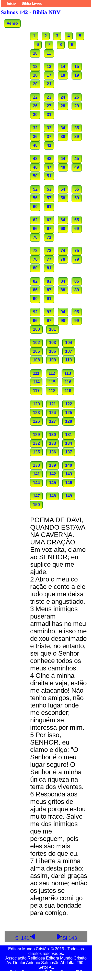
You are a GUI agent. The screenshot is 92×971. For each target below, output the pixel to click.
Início (11, 3)
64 (63, 220)
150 (36, 504)
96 (35, 320)
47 (49, 167)
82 (35, 281)
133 (52, 443)
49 (76, 167)
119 (68, 391)
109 (52, 360)
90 (35, 298)
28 (63, 106)
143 (68, 474)
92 (35, 312)
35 (76, 128)
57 (49, 198)
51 (49, 176)
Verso (12, 23)
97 (49, 320)
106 (52, 351)
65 (76, 220)
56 (35, 198)
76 (35, 259)
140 (68, 465)
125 (68, 412)
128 (68, 421)
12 (35, 66)
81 (49, 268)
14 (63, 66)
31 (49, 114)
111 (36, 373)
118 (52, 391)
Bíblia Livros (32, 3)
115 (52, 382)
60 (35, 206)
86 (35, 290)
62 (35, 220)
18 (63, 75)
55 (76, 189)
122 (68, 404)
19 (76, 75)
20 (35, 84)
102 (36, 342)
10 (35, 53)
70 (35, 237)
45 (76, 158)
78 (63, 259)
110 (68, 360)
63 (49, 220)
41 (49, 145)
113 (67, 373)
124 (52, 412)
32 (35, 128)
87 (49, 290)
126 (36, 421)
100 (36, 329)
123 (36, 412)
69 (76, 228)
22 (35, 97)
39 (76, 136)
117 (36, 391)
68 (63, 228)
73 (49, 250)
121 (52, 404)
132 (36, 443)
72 (35, 250)
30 (35, 114)
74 (63, 250)
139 (52, 465)
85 (76, 281)
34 (63, 128)
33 (49, 128)
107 (68, 351)
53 (49, 189)
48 (63, 167)
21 (49, 84)
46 (35, 167)
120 (36, 404)
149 (68, 496)
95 (76, 312)
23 (49, 97)
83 (49, 281)
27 (49, 106)
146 (68, 483)
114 (36, 382)
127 (52, 421)
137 (68, 452)
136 (52, 452)
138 (36, 465)
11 (49, 53)
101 (52, 329)
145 (52, 483)
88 (63, 290)
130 (52, 434)
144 (36, 483)
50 (35, 176)
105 (36, 351)
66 (35, 228)
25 (76, 97)
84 (63, 281)
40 (35, 145)
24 (63, 97)
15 (76, 66)
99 (76, 320)
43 (49, 158)
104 (68, 342)
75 (76, 250)
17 (49, 75)
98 (63, 320)
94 (63, 312)
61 (49, 206)
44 (63, 158)
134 (68, 443)
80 (35, 268)
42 (35, 158)
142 (52, 474)
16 (35, 75)
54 (63, 189)
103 (52, 342)
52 (35, 189)
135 (36, 452)
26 (35, 106)
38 (63, 136)
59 (76, 198)
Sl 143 (70, 938)
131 (68, 434)
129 (36, 434)
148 (52, 496)
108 (36, 360)
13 (49, 66)
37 (49, 136)
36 (35, 136)
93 (49, 312)
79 (76, 259)
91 (49, 298)
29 (76, 106)
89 (76, 290)
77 (49, 259)
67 (49, 228)
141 (36, 474)
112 (52, 373)
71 (49, 237)
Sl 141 (22, 938)
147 (36, 496)
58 (63, 198)
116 (68, 382)
